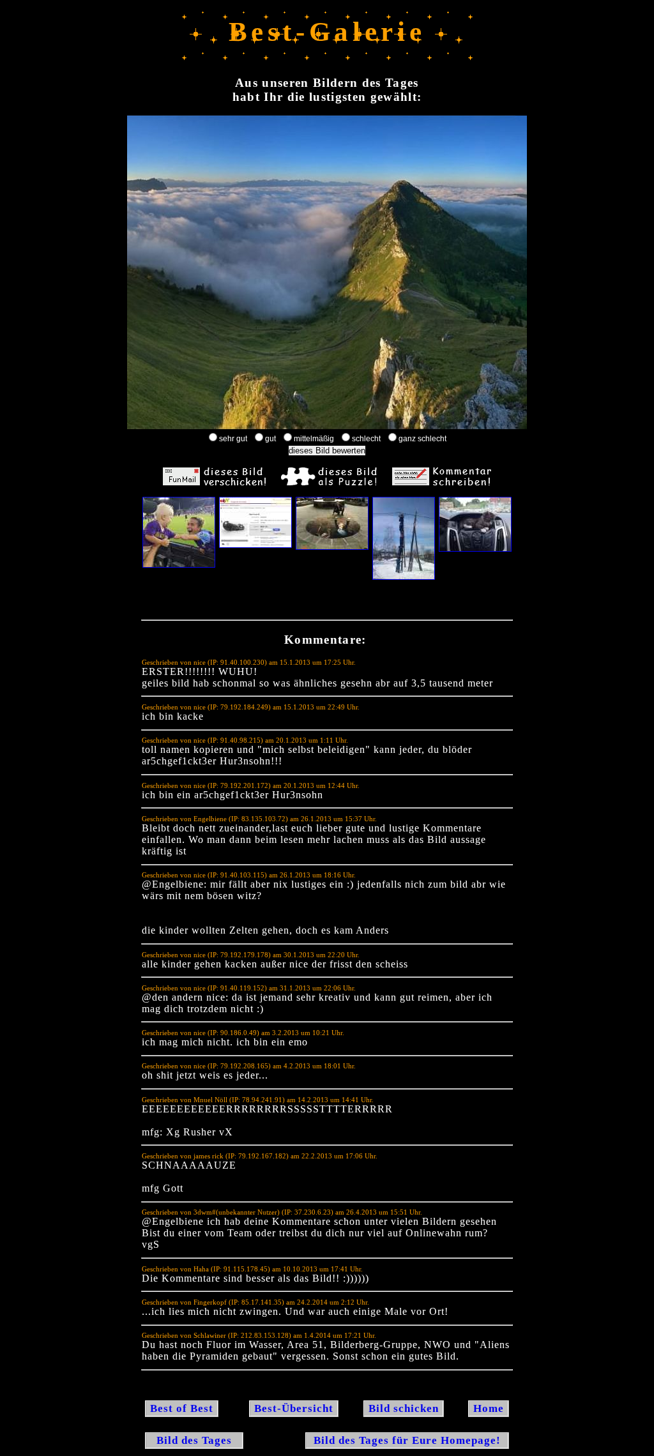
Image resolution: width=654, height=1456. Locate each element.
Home (488, 1408)
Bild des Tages (194, 1440)
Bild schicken (403, 1408)
